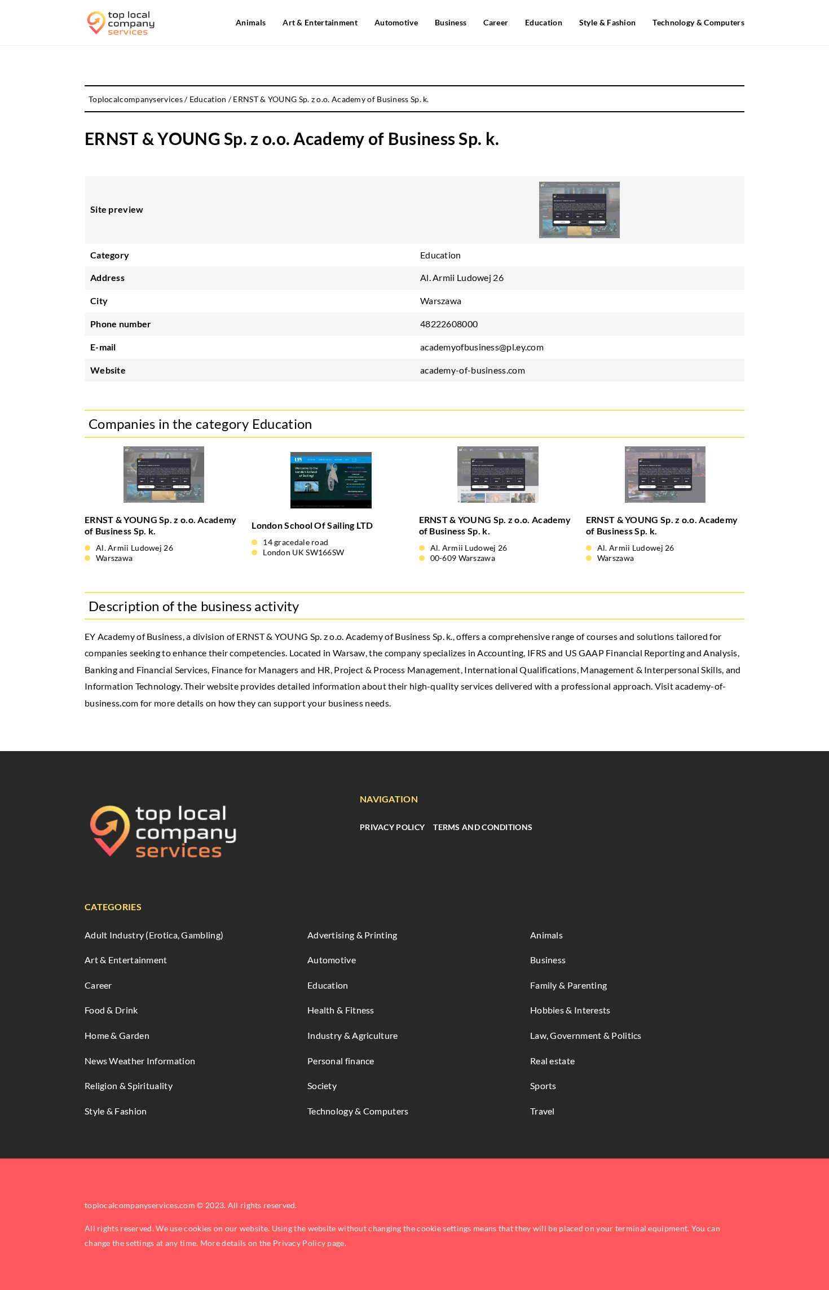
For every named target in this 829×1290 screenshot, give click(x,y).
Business (450, 22)
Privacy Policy (392, 827)
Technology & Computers (698, 22)
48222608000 (449, 323)
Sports (543, 1085)
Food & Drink (111, 1009)
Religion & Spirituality (129, 1085)
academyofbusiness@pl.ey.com (482, 346)
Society (322, 1085)
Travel (542, 1110)
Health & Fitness (340, 1009)
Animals (251, 22)
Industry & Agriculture (352, 1035)
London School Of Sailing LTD (312, 525)
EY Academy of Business (134, 636)
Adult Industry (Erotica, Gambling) (154, 934)
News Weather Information (140, 1060)
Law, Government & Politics (586, 1035)
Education (543, 22)
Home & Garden (117, 1035)
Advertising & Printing (352, 934)
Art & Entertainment (320, 22)
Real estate (552, 1060)
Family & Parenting (568, 985)
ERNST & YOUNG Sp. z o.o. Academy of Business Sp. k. (161, 525)
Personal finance (340, 1060)
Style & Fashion (607, 22)
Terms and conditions (482, 827)
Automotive (396, 22)
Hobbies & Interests (570, 1009)
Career (495, 22)
